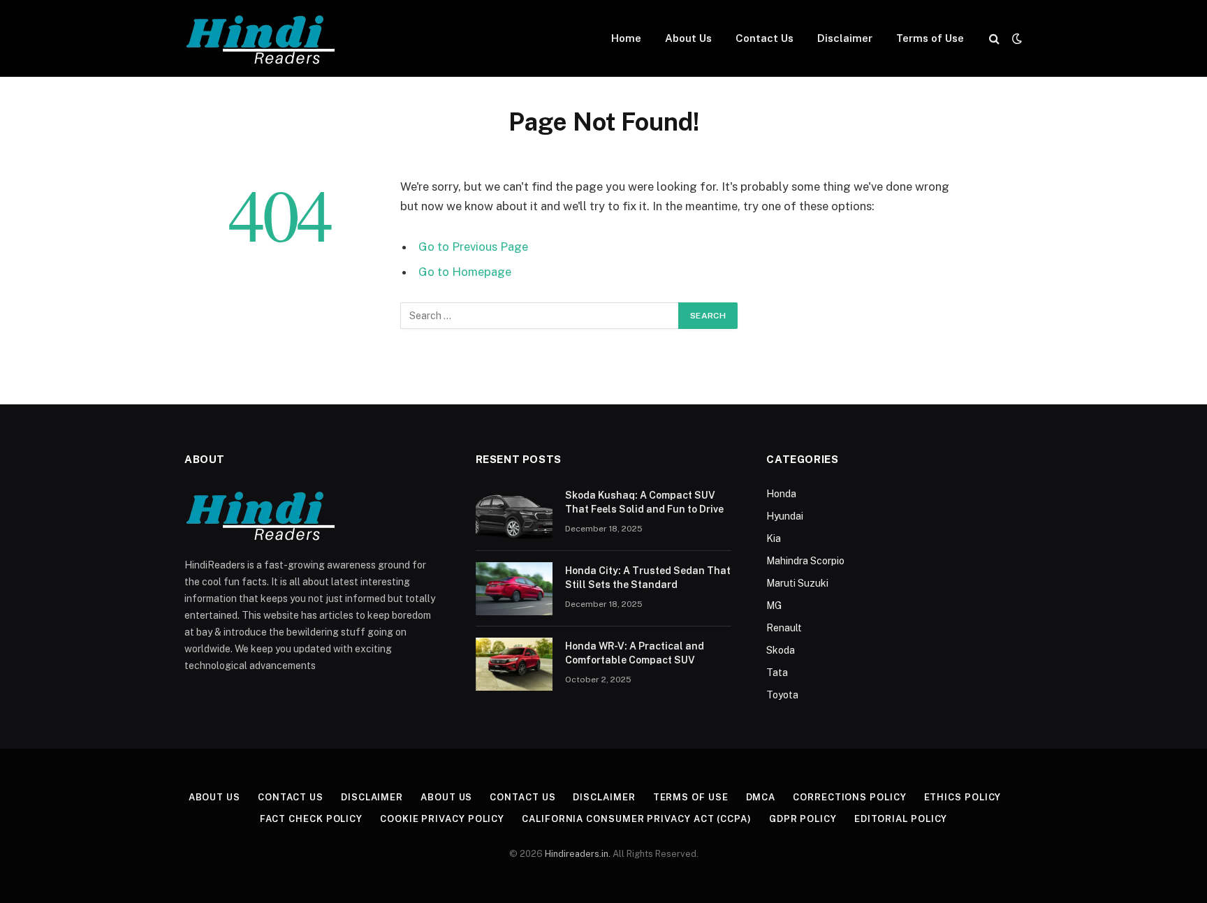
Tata (777, 672)
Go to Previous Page (473, 247)
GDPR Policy (803, 819)
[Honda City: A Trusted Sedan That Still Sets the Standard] (514, 588)
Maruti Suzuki (797, 583)
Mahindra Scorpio (805, 560)
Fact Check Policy (311, 819)
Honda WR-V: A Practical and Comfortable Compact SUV (634, 653)
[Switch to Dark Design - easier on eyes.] (1016, 38)
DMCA (761, 797)
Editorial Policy (901, 819)
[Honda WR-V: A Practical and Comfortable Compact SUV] (514, 664)
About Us (688, 38)
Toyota (782, 694)
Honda (781, 493)
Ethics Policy (963, 797)
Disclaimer (844, 38)
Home (626, 38)
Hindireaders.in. (579, 854)
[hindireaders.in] (263, 38)
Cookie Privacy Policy (442, 819)
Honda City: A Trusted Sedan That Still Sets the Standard (648, 577)
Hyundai (784, 516)
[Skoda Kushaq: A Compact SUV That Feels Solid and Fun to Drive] (514, 513)
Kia (773, 538)
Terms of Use (930, 38)
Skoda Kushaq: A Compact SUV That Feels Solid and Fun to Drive (644, 502)
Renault (784, 627)
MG (774, 605)
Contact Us (764, 38)
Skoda (780, 650)
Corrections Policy (849, 797)
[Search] (994, 38)
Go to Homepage (464, 272)
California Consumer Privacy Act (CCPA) (637, 819)
